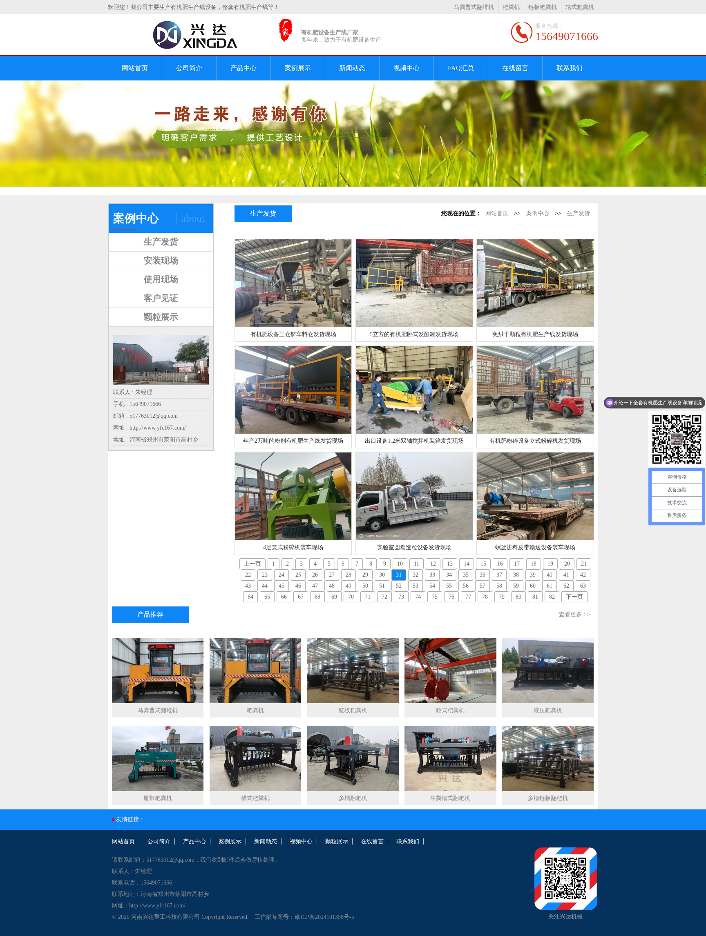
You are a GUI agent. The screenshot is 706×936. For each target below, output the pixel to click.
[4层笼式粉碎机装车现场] (293, 496)
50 (365, 586)
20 (567, 564)
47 (315, 586)
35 (466, 575)
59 (516, 586)
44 (265, 586)
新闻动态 (352, 68)
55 (449, 586)
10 (400, 564)
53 (415, 586)
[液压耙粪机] (548, 672)
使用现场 (161, 279)
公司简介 (189, 68)
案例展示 (298, 68)
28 (348, 575)
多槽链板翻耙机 (548, 798)
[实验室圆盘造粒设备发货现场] (414, 496)
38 (516, 575)
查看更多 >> (574, 614)
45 (281, 586)
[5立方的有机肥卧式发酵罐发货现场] (414, 283)
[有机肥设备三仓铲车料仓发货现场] (293, 283)
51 (382, 586)
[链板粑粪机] (353, 672)
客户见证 (161, 298)
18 (533, 564)
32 (415, 575)
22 (248, 575)
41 (566, 575)
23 (265, 575)
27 (332, 575)
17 (517, 564)
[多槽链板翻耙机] (548, 760)
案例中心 (537, 213)
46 (298, 586)
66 (284, 597)
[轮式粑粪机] (450, 672)
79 (502, 597)
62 (566, 586)
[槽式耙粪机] (255, 760)
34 (449, 575)
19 (550, 564)
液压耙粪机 (548, 710)
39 (533, 575)
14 (466, 564)
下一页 (574, 597)
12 (433, 564)
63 (583, 586)
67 (301, 597)
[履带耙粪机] (157, 760)
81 (535, 597)
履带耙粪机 (157, 798)
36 (482, 575)
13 (450, 564)
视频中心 (406, 68)
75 (435, 597)
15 (483, 564)
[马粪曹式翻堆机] (157, 672)
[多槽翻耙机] (353, 760)
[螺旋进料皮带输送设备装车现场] (535, 496)
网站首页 (135, 68)
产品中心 (243, 68)
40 (549, 575)
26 (315, 575)
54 (432, 586)
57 (482, 586)
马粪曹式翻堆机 (474, 7)
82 (552, 597)
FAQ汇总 (461, 68)
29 (365, 575)
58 (499, 586)
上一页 (252, 564)
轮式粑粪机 (579, 7)
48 (332, 586)
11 (416, 564)
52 (399, 586)
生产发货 (161, 242)
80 (518, 597)
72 (384, 597)
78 (485, 597)
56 (466, 586)
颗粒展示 (161, 317)
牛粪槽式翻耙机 (450, 798)
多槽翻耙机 (353, 798)
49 (348, 586)
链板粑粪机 (542, 7)
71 (368, 597)
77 (468, 597)
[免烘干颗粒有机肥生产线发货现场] (535, 283)
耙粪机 (511, 7)
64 (250, 597)
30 (382, 575)
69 (334, 597)
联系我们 (569, 68)
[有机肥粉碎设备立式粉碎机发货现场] (535, 390)
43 (248, 586)
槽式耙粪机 (255, 798)
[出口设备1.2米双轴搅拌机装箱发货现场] (414, 390)
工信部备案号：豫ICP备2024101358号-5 (304, 917)
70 (351, 597)
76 (451, 597)
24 (281, 575)
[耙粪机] (255, 672)
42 (583, 575)
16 (500, 564)
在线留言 (515, 68)
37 (499, 575)
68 (317, 597)
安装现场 (161, 260)
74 (418, 597)
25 (298, 575)
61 (549, 586)
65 (267, 597)
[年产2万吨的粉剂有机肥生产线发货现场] (293, 390)
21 (584, 564)
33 (432, 575)
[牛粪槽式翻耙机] (450, 760)
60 (533, 586)
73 (401, 597)
